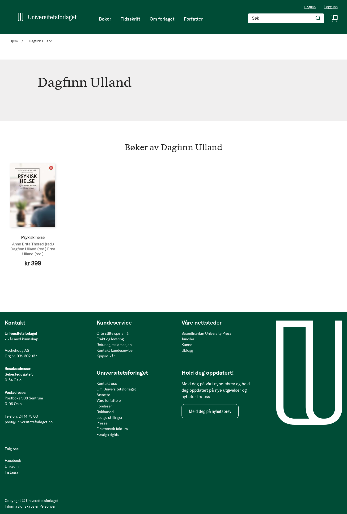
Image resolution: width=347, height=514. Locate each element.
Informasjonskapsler (21, 506)
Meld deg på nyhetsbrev (210, 411)
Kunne (187, 345)
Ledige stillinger (109, 417)
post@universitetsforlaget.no (29, 422)
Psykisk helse (33, 237)
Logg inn (331, 7)
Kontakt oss (107, 383)
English (310, 7)
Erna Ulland (38, 251)
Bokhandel (105, 412)
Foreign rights (108, 434)
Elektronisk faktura (112, 429)
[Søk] (318, 18)
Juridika (188, 339)
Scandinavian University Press (207, 333)
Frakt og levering (110, 339)
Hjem (14, 41)
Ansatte (103, 395)
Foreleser (104, 406)
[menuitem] (105, 19)
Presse (102, 423)
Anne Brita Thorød (33, 244)
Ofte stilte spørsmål (113, 333)
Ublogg (187, 350)
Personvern (48, 506)
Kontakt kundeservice (114, 350)
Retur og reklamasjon (114, 345)
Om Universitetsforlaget (116, 389)
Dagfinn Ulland (28, 249)
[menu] (150, 19)
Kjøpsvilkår (106, 356)
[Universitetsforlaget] (47, 17)
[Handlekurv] (334, 18)
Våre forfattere (109, 400)
